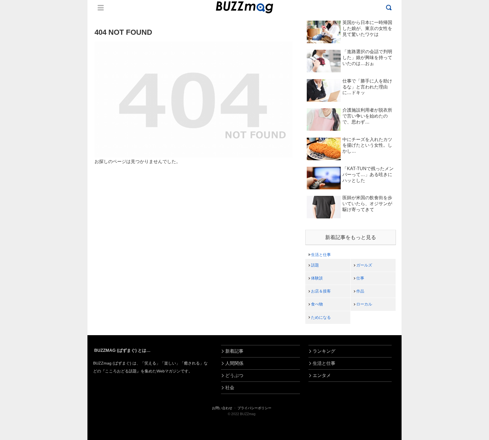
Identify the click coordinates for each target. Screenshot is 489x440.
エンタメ (322, 375)
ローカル (364, 304)
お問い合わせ (222, 408)
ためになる (321, 317)
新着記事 (234, 351)
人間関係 (234, 363)
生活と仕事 (321, 254)
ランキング (324, 351)
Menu (101, 7)
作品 (360, 291)
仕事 (360, 278)
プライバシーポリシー (254, 408)
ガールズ (364, 265)
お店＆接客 (321, 291)
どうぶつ (234, 375)
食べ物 (317, 304)
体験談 (317, 278)
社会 (229, 387)
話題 (315, 265)
